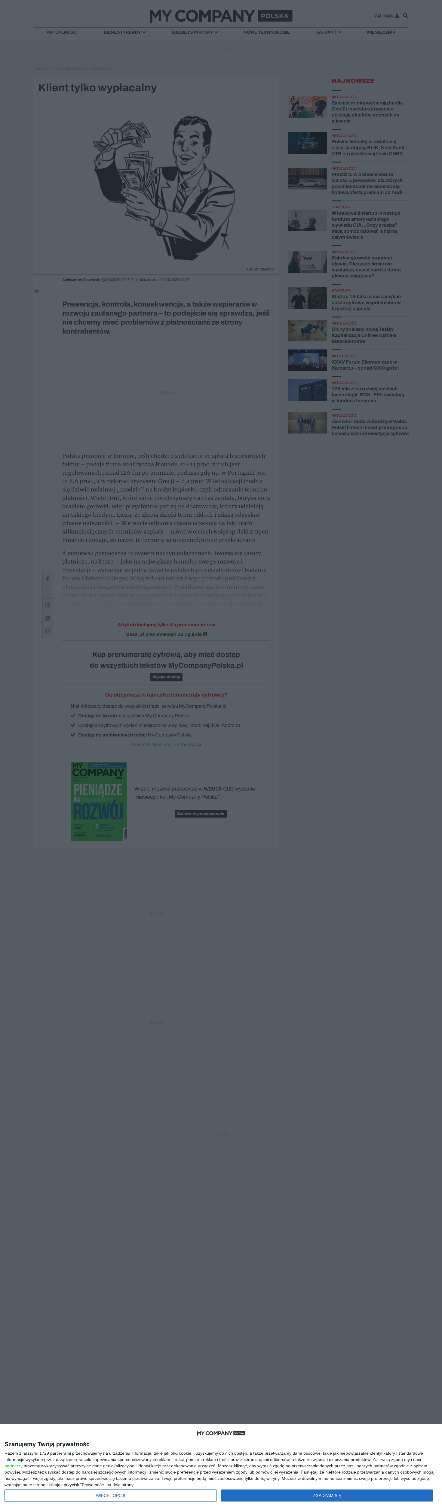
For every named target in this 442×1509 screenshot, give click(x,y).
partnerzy (14, 1466)
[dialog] (221, 1466)
